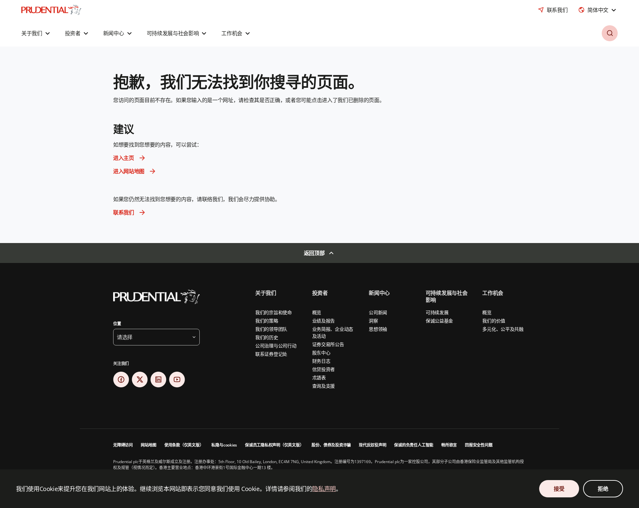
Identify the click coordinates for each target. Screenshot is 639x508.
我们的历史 (266, 337)
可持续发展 (437, 312)
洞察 (373, 321)
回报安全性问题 (478, 445)
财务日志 (321, 361)
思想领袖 (378, 329)
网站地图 (148, 445)
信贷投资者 (323, 369)
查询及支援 (323, 386)
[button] (36, 33)
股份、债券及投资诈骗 (331, 445)
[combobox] (598, 10)
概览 (316, 312)
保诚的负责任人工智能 (413, 445)
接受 (559, 488)
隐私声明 (324, 489)
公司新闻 (378, 312)
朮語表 (319, 377)
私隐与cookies (224, 445)
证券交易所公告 (328, 344)
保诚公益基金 (439, 321)
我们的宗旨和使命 (273, 312)
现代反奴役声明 (372, 445)
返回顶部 (314, 253)
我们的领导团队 (271, 329)
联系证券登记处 (271, 354)
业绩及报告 (323, 321)
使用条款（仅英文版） (184, 445)
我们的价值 (493, 321)
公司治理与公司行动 (275, 345)
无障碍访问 (123, 445)
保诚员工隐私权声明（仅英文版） (274, 445)
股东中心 (321, 352)
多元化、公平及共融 (502, 329)
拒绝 (603, 488)
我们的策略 (266, 321)
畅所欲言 (449, 445)
